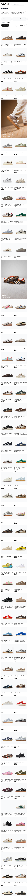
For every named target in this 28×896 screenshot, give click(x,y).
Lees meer (3, 14)
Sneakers (3, 22)
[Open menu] (26, 4)
